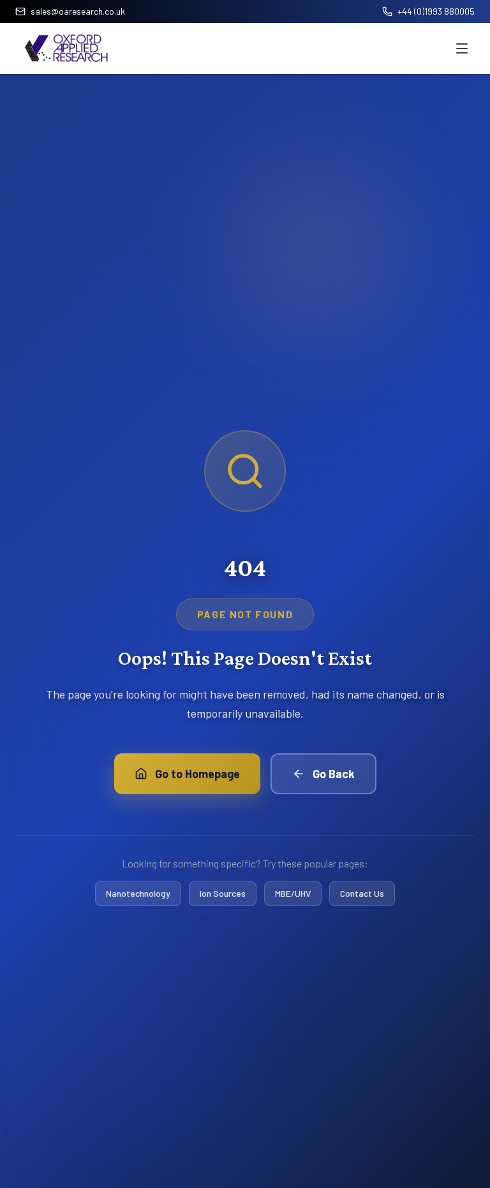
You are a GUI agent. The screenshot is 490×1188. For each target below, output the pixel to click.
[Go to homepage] (66, 48)
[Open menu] (462, 48)
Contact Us (362, 893)
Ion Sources (223, 893)
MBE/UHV (293, 893)
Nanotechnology (138, 893)
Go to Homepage (197, 774)
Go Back (334, 774)
